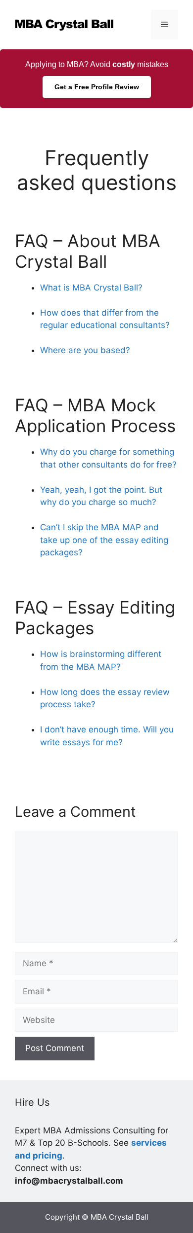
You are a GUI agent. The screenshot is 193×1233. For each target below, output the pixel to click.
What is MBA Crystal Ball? (91, 287)
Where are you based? (85, 350)
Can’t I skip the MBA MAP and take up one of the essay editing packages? (104, 539)
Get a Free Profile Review (96, 87)
